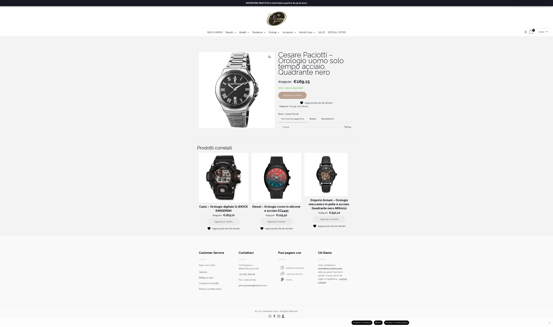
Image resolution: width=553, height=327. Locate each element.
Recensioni (327, 119)
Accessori (288, 32)
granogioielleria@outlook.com (253, 285)
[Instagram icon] (278, 316)
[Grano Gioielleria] (277, 18)
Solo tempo (302, 106)
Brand (313, 119)
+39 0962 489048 (247, 274)
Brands (229, 32)
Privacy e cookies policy (210, 289)
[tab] (292, 119)
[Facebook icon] (274, 316)
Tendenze (257, 32)
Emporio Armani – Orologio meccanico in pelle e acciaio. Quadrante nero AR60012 (329, 204)
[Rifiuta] (549, 322)
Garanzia (203, 272)
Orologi (272, 32)
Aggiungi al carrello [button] (223, 221)
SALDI (321, 32)
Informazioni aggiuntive (292, 119)
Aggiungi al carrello (292, 95)
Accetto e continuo (362, 322)
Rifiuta (378, 322)
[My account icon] (283, 316)
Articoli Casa (305, 32)
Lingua (541, 32)
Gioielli (242, 32)
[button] (270, 57)
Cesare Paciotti (292, 114)
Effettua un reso (206, 278)
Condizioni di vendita (208, 283)
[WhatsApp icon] (270, 316)
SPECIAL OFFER (337, 32)
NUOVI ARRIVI (215, 32)
